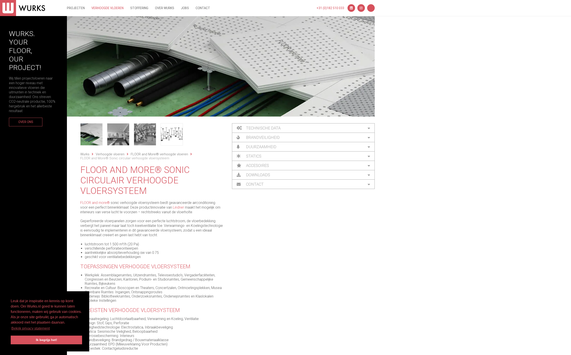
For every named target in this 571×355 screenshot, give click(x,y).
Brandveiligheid (262, 137)
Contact (203, 8)
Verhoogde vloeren (107, 8)
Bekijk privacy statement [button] (30, 328)
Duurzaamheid (260, 146)
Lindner (178, 207)
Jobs (185, 8)
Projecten (76, 8)
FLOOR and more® (95, 203)
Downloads (257, 174)
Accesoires (257, 165)
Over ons (25, 122)
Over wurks (164, 8)
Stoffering (139, 8)
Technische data (263, 128)
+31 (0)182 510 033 (330, 8)
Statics (253, 156)
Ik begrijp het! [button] (46, 340)
